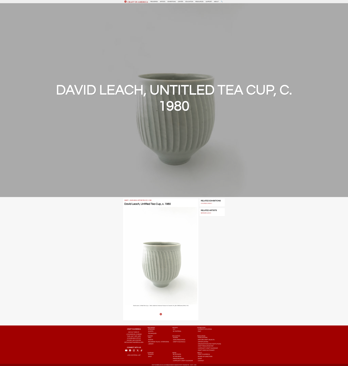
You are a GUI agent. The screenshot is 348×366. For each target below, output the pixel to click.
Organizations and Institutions (209, 344)
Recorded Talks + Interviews (158, 341)
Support (209, 1)
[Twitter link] (137, 351)
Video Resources (178, 339)
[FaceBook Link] (130, 351)
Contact (200, 360)
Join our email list (134, 355)
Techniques (152, 333)
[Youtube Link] (126, 351)
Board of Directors (204, 356)
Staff (199, 358)
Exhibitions (172, 1)
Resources (199, 1)
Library (151, 344)
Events (150, 339)
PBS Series (154, 1)
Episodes (151, 329)
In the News (176, 356)
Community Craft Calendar (207, 348)
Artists (162, 1)
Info (149, 337)
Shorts (150, 331)
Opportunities (202, 341)
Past (199, 331)
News (174, 352)
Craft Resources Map (205, 346)
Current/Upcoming (204, 329)
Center (180, 1)
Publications (202, 337)
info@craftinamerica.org (133, 342)
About (216, 1)
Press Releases (178, 358)
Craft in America (203, 354)
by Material (176, 331)
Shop (150, 356)
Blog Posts (176, 354)
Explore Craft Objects (205, 339)
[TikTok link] (141, 351)
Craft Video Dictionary (206, 350)
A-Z (173, 329)
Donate (151, 354)
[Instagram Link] (133, 351)
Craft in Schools (178, 341)
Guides (175, 337)
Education (189, 1)
